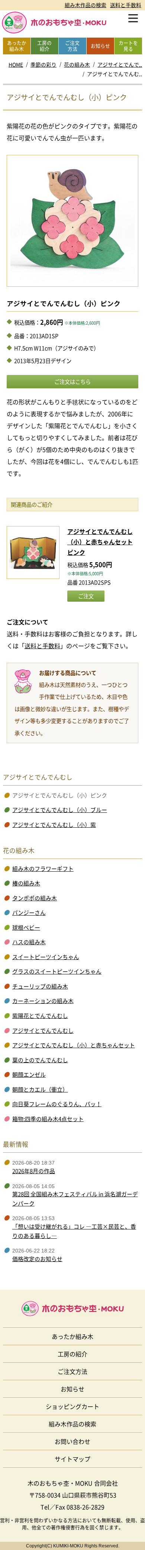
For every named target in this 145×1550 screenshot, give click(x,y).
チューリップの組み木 (40, 986)
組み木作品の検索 (85, 5)
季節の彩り (43, 64)
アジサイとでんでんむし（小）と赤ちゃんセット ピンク (100, 542)
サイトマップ (72, 1458)
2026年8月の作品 (33, 1171)
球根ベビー (26, 927)
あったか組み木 (72, 1336)
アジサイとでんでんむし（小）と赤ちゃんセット (73, 1045)
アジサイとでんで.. (119, 64)
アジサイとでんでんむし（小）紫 (54, 825)
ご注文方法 (72, 1371)
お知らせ (72, 1388)
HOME (16, 64)
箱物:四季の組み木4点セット (48, 1119)
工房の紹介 (72, 1353)
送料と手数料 (125, 5)
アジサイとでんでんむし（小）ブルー (59, 810)
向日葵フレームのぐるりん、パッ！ (57, 1104)
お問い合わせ (72, 1441)
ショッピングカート (72, 1406)
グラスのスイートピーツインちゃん (57, 971)
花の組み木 (77, 64)
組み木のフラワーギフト (43, 869)
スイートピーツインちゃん (45, 957)
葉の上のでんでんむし (40, 1060)
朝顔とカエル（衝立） (40, 1089)
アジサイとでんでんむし (43, 1031)
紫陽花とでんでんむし (40, 1016)
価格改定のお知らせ (37, 1259)
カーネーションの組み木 (43, 1001)
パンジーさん (29, 912)
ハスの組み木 (29, 942)
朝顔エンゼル (29, 1074)
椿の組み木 (26, 883)
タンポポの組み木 (34, 898)
